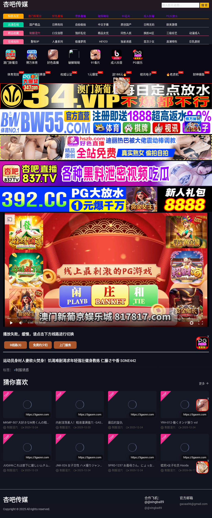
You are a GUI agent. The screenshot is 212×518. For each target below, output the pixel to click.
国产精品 (34, 24)
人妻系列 (57, 41)
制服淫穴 (34, 33)
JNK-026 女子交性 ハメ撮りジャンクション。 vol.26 (89, 465)
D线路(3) (15, 345)
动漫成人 (194, 33)
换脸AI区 (149, 33)
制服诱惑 (22, 370)
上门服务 (65, 345)
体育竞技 (13, 74)
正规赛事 (40, 74)
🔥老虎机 (172, 74)
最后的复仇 (115, 422)
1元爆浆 (93, 74)
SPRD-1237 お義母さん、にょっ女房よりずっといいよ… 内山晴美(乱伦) (154, 465)
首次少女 (149, 41)
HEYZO (103, 41)
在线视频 (13, 41)
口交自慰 (57, 33)
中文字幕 (103, 24)
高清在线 (13, 24)
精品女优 (103, 33)
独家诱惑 (126, 41)
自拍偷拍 (80, 24)
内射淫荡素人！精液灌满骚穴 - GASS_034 (82, 422)
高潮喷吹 (171, 41)
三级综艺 (171, 33)
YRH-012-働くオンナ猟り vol (179, 422)
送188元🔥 (119, 74)
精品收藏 (13, 33)
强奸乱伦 (80, 33)
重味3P (35, 41)
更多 (202, 383)
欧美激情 (171, 24)
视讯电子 (146, 74)
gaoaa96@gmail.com (193, 504)
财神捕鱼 (199, 74)
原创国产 (126, 24)
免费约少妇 (40, 345)
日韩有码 (57, 24)
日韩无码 (149, 24)
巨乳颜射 (194, 41)
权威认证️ (66, 74)
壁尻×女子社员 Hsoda (175, 465)
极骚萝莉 (80, 41)
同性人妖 (126, 33)
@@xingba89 (153, 508)
